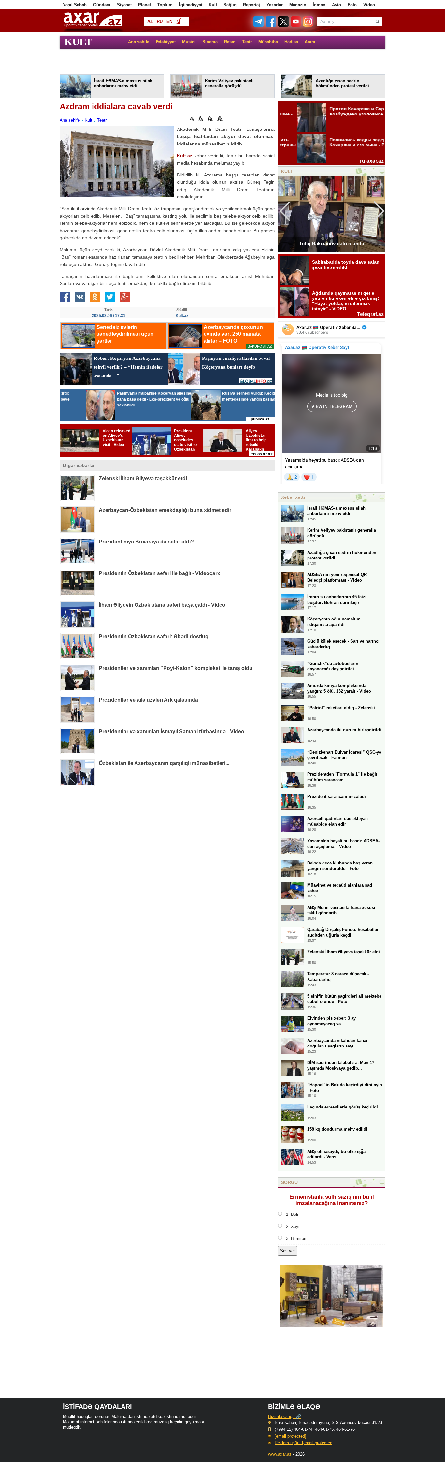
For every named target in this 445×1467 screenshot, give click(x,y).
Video (369, 4)
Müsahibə (268, 41)
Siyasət (124, 4)
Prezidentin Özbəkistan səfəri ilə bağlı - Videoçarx (159, 573)
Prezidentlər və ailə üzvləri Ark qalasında (148, 700)
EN (169, 21)
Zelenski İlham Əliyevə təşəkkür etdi (143, 478)
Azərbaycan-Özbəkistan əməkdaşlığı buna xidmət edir (165, 510)
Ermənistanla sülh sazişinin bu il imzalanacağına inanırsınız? (331, 1200)
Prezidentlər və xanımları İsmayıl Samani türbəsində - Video (171, 731)
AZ (150, 21)
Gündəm (101, 4)
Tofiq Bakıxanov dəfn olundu (331, 243)
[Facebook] (271, 25)
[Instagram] (307, 25)
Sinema (210, 41)
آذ (178, 22)
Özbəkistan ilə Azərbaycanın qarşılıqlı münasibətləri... (164, 763)
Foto (352, 4)
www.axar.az (280, 1454)
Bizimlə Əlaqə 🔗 (284, 1416)
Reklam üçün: (304, 1442)
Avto (336, 4)
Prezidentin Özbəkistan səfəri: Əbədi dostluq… (156, 636)
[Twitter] (284, 25)
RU (160, 21)
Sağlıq (230, 4)
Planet (144, 4)
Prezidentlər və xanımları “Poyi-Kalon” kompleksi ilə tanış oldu (175, 668)
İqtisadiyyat (190, 4)
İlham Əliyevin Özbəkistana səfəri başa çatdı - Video (162, 605)
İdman (319, 4)
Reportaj (251, 4)
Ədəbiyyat (166, 41)
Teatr (247, 41)
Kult (213, 4)
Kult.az (184, 155)
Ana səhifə (138, 41)
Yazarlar (274, 4)
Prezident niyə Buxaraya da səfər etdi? (146, 541)
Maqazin (297, 4)
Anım (310, 41)
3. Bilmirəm (297, 1238)
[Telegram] (259, 25)
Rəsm (230, 41)
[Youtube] (296, 25)
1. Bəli (292, 1214)
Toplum (165, 4)
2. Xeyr (293, 1226)
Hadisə (291, 41)
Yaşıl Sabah (75, 4)
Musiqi (189, 41)
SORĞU (289, 1182)
